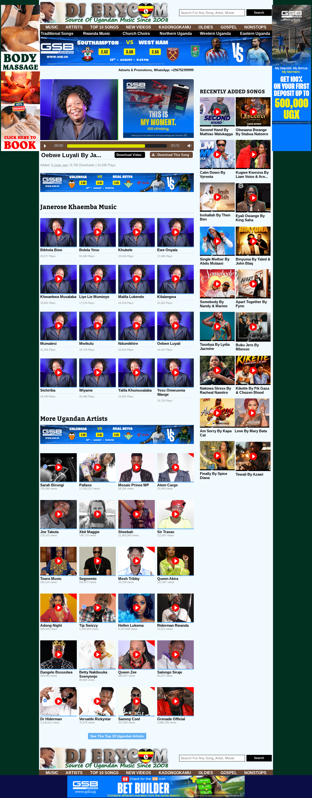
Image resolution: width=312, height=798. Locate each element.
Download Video (129, 155)
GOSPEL (229, 27)
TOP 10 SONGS (104, 27)
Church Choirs (136, 33)
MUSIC (52, 27)
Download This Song (173, 155)
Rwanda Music (96, 33)
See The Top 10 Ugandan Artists (117, 736)
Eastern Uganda (255, 33)
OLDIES (205, 27)
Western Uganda (215, 33)
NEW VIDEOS (138, 27)
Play (45, 146)
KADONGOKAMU (175, 27)
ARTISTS (74, 27)
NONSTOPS (255, 27)
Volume (188, 145)
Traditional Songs (57, 33)
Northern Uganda (176, 33)
